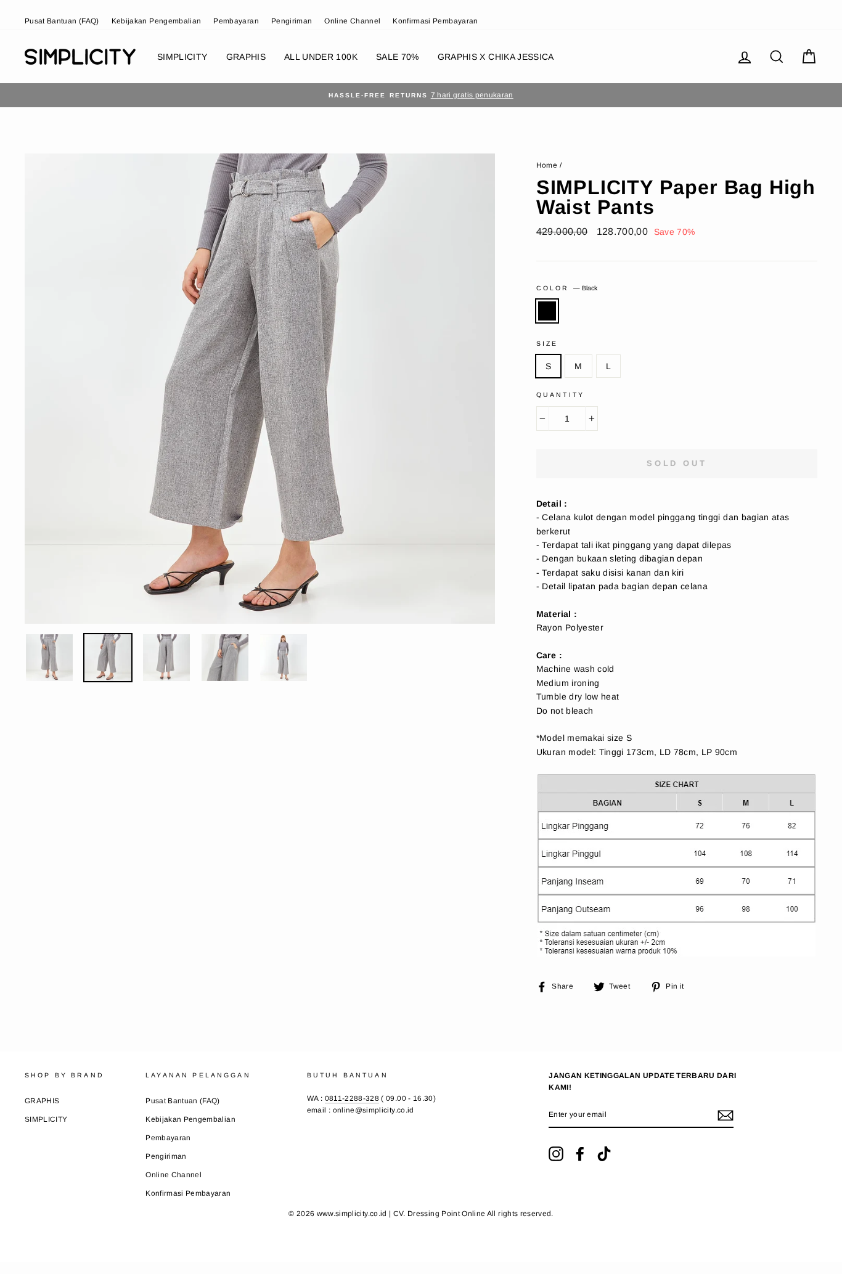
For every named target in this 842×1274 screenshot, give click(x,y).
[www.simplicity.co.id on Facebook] (580, 1153)
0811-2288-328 (352, 1098)
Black (547, 311)
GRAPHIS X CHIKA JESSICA (496, 57)
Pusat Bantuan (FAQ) (62, 21)
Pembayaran (236, 21)
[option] (421, 95)
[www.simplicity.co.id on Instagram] (556, 1153)
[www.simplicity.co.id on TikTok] (604, 1153)
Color (566, 288)
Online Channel (352, 21)
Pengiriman (292, 21)
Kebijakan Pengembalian (157, 21)
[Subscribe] (725, 1115)
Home (546, 165)
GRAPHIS (246, 57)
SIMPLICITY (182, 57)
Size (547, 343)
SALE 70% (397, 57)
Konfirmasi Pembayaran (435, 21)
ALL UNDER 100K (321, 57)
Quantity (560, 394)
